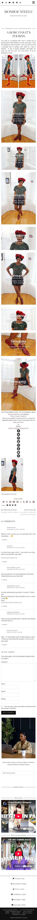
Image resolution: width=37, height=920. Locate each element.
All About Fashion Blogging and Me (28, 512)
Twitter (19, 878)
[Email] (34, 501)
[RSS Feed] (20, 3)
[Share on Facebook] (10, 505)
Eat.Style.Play (12, 630)
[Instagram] (6, 3)
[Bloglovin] (21, 501)
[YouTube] (10, 3)
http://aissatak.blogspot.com (9, 558)
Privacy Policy (27, 913)
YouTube (19, 905)
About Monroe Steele (13, 911)
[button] (34, 2)
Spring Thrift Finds (9, 511)
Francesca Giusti (13, 586)
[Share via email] (7, 505)
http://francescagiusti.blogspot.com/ (11, 602)
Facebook (19, 894)
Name (3, 684)
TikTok (19, 889)
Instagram (19, 884)
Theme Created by (18, 917)
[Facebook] (13, 3)
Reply (5, 540)
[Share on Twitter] (12, 505)
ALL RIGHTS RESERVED (27, 910)
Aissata (9, 546)
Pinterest (19, 899)
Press (7, 913)
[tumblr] (24, 501)
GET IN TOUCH (27, 911)
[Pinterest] (10, 501)
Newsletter (16, 913)
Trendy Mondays (13, 612)
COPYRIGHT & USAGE (19, 914)
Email (3, 691)
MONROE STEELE (18, 12)
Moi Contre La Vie (13, 567)
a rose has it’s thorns (18, 34)
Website (3, 699)
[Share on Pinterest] (15, 505)
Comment (4, 662)
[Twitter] (2, 3)
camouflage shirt (25, 28)
